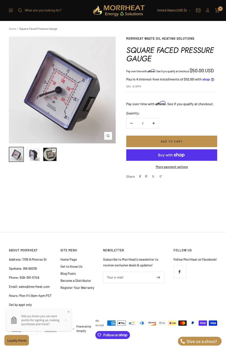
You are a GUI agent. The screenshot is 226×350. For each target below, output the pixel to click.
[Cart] (217, 10)
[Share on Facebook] (140, 176)
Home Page (68, 259)
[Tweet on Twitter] (153, 176)
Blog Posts (68, 273)
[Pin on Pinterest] (146, 176)
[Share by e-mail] (160, 176)
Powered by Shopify (83, 329)
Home (12, 28)
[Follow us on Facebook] (179, 272)
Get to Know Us (71, 266)
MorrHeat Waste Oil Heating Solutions (160, 38)
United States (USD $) (171, 10)
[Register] (158, 277)
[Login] (208, 10)
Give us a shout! (201, 341)
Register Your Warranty (77, 288)
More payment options (172, 167)
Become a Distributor (75, 281)
